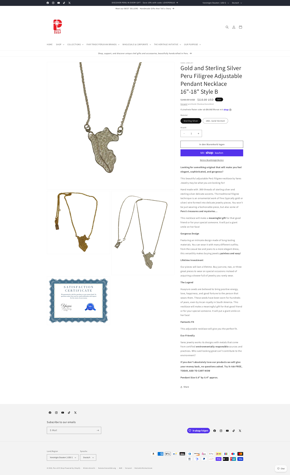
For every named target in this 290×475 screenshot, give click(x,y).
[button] (59, 44)
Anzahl (183, 127)
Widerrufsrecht (89, 468)
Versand (183, 104)
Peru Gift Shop (58, 468)
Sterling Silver (191, 120)
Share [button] (186, 386)
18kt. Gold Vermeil (215, 120)
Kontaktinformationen (143, 468)
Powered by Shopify (72, 468)
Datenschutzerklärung (107, 468)
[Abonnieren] (97, 430)
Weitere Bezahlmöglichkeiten (212, 160)
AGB (120, 468)
